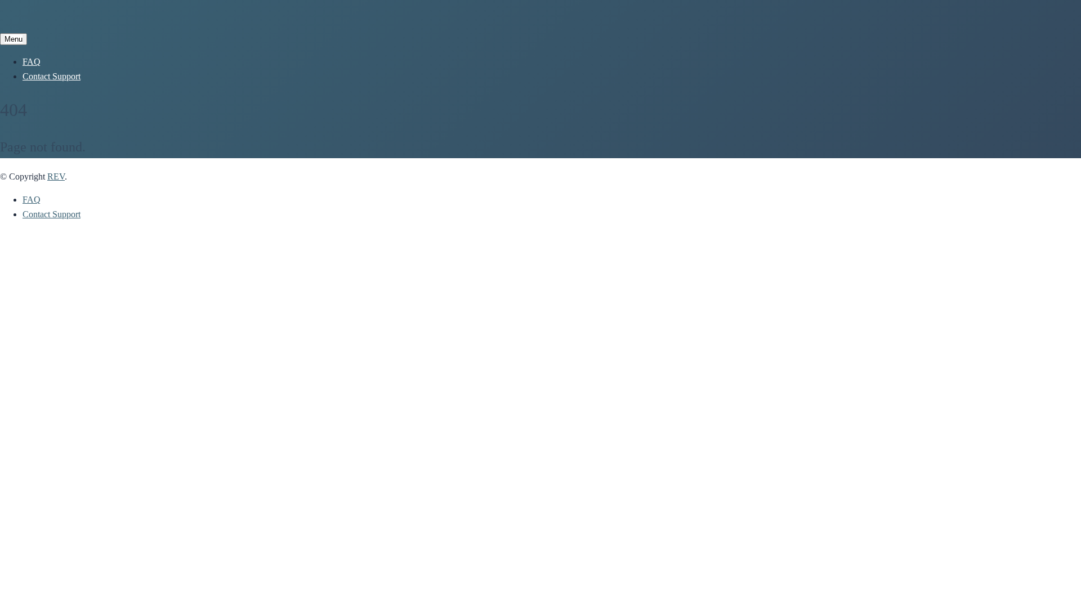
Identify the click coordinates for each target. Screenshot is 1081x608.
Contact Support (52, 76)
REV (56, 176)
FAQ (32, 61)
